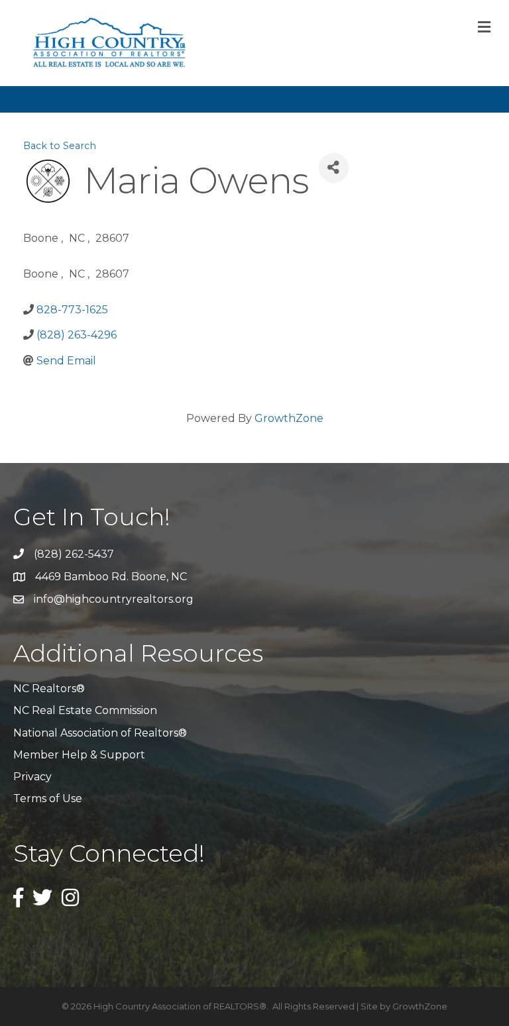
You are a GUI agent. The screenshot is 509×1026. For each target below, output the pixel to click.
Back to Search (59, 146)
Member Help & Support (79, 754)
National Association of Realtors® (100, 733)
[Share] (334, 168)
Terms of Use (47, 798)
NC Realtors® (49, 688)
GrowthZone (288, 418)
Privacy (32, 776)
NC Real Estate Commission (85, 710)
